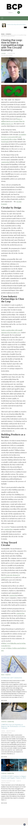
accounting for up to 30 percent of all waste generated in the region (13, 137)
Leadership (10, 773)
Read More (4, 803)
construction (11, 53)
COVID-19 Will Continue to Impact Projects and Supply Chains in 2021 (13, 777)
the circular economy (7, 55)
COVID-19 (18, 781)
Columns (3, 53)
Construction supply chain (8, 781)
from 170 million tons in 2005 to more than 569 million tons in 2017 (13, 121)
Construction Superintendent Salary (16, 24)
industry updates (5, 782)
